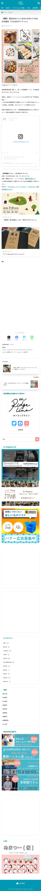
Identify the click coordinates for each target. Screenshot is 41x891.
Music (6, 670)
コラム (28, 8)
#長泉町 (4, 705)
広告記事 (35, 8)
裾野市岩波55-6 (30, 179)
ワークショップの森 (18, 8)
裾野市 (26, 352)
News (6, 674)
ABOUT (8, 8)
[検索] (37, 439)
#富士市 (4, 694)
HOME (21, 883)
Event (12, 344)
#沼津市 (4, 697)
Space (6, 677)
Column (7, 651)
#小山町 (4, 724)
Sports (6, 681)
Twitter (14, 426)
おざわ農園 (6, 352)
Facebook (20, 426)
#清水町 (4, 709)
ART (6, 643)
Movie (6, 666)
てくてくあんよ (17, 352)
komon (11, 350)
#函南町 (4, 713)
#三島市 (4, 701)
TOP (2, 8)
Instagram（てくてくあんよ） (17, 187)
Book (6, 647)
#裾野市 (4, 716)
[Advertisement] (20, 280)
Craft (6, 654)
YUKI (29, 350)
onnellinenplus (21, 350)
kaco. (5, 350)
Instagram (26, 426)
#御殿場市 (5, 720)
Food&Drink (8, 662)
